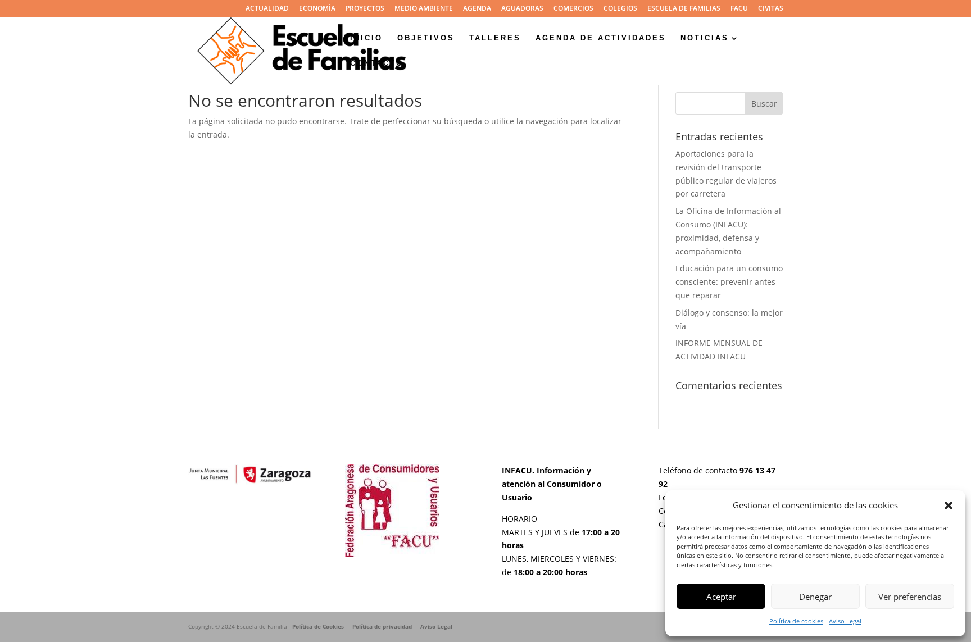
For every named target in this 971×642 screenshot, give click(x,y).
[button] (948, 505)
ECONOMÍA (317, 9)
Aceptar (721, 596)
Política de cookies (796, 621)
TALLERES (495, 38)
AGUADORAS (522, 9)
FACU (739, 9)
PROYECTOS (365, 9)
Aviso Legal (845, 621)
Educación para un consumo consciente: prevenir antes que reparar (729, 281)
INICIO (366, 38)
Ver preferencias (909, 596)
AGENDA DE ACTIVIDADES (601, 38)
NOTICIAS (704, 38)
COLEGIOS (620, 9)
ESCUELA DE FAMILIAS (683, 9)
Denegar (815, 596)
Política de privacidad (382, 626)
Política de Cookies (318, 626)
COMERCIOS (573, 9)
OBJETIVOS (426, 38)
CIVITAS (770, 9)
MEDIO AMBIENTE (423, 9)
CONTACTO (376, 63)
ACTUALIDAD (267, 9)
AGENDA (477, 9)
